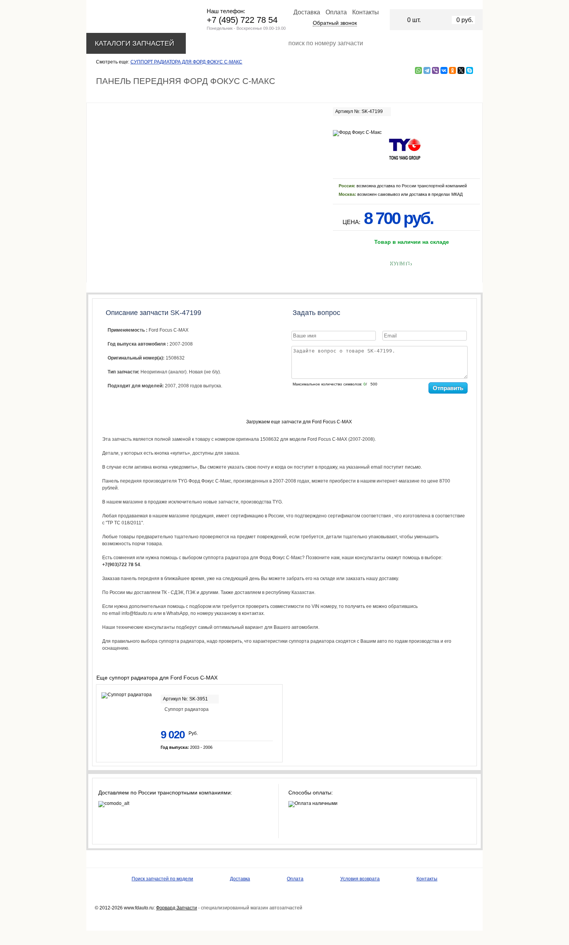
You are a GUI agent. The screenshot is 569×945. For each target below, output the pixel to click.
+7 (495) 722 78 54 (242, 20)
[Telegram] (426, 70)
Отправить (448, 388)
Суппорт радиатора (187, 709)
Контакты (365, 12)
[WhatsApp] (418, 70)
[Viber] (435, 70)
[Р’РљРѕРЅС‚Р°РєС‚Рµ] (443, 70)
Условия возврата (360, 879)
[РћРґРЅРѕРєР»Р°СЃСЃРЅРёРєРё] (452, 70)
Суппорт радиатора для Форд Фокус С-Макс (186, 62)
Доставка (306, 12)
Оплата (336, 12)
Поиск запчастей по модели (162, 879)
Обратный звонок (335, 23)
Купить (400, 263)
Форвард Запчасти (176, 908)
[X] (461, 70)
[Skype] (469, 70)
